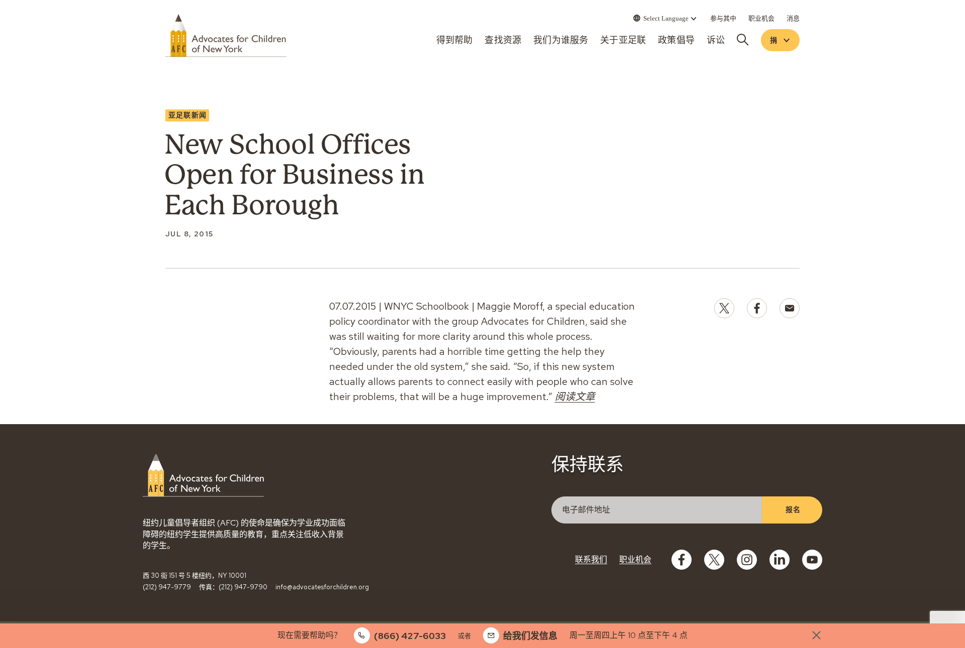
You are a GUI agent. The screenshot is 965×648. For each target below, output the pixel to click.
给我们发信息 (530, 635)
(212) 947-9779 (167, 587)
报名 (793, 509)
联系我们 (591, 559)
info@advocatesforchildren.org (322, 587)
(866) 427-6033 (410, 635)
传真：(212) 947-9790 (233, 587)
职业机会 (635, 559)
